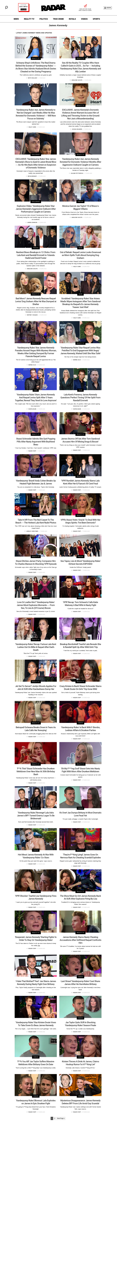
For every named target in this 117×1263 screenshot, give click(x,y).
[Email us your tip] (23, 11)
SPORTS (96, 19)
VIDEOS (84, 19)
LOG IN (108, 7)
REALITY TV (29, 19)
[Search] (6, 8)
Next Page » (61, 1118)
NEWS (16, 19)
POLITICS (43, 19)
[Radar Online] (53, 7)
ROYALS (72, 19)
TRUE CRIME (58, 19)
